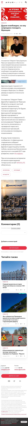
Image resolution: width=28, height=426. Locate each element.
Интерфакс (18, 153)
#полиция (17, 170)
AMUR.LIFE (21, 163)
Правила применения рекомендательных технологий (13, 414)
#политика (6, 170)
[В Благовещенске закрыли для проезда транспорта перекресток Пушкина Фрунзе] (24, 356)
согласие (2, 420)
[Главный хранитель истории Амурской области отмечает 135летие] (24, 289)
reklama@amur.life (19, 369)
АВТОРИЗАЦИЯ (14, 248)
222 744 (5, 367)
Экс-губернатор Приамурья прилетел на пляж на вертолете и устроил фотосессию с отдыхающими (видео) (14, 319)
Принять (23, 421)
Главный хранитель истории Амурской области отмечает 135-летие (14, 285)
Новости (3, 23)
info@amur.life (5, 369)
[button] (20, 381)
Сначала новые (5, 228)
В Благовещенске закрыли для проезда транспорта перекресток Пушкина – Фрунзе (13, 352)
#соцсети (6, 174)
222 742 (18, 367)
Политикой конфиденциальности (9, 424)
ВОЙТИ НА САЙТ (14, 375)
